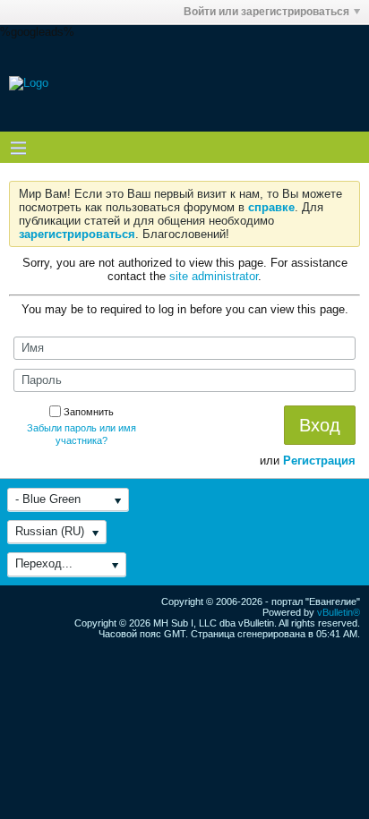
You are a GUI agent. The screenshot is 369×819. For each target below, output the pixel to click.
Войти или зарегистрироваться (266, 11)
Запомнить (89, 411)
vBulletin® (338, 612)
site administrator (213, 276)
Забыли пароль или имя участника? (81, 434)
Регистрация (319, 460)
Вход (319, 425)
